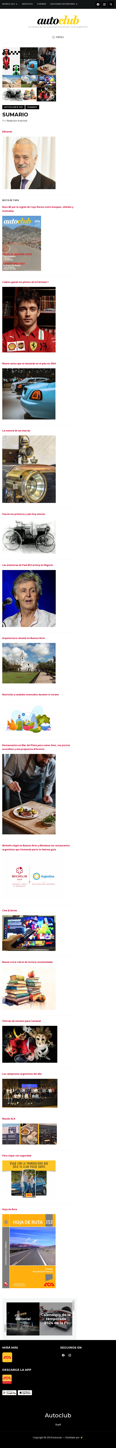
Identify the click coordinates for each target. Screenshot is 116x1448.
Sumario (32, 107)
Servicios (27, 4)
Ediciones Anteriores (63, 4)
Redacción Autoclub (17, 120)
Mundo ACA (8, 4)
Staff (58, 1424)
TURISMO (41, 4)
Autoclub (58, 1415)
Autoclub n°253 (13, 107)
